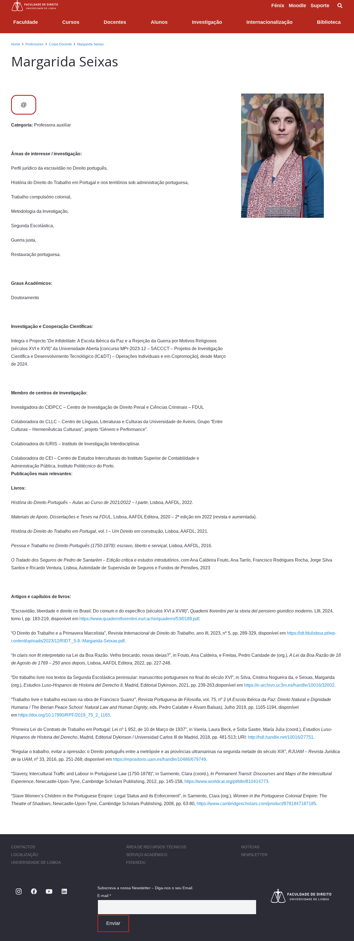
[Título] (306, 896)
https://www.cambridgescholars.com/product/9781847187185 (256, 803)
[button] (334, 5)
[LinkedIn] (64, 891)
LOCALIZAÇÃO (24, 854)
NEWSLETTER (254, 854)
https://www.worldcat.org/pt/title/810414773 (226, 781)
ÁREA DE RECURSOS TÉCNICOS (156, 847)
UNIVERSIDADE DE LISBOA (36, 862)
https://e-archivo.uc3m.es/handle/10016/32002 (289, 685)
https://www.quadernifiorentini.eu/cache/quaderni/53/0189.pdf (139, 618)
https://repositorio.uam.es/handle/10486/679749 (159, 759)
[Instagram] (18, 891)
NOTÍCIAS (250, 847)
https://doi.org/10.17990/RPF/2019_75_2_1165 (64, 715)
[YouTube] (49, 891)
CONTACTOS (23, 847)
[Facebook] (33, 891)
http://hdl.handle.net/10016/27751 (280, 737)
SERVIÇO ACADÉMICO (146, 854)
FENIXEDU (135, 862)
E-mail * (104, 895)
